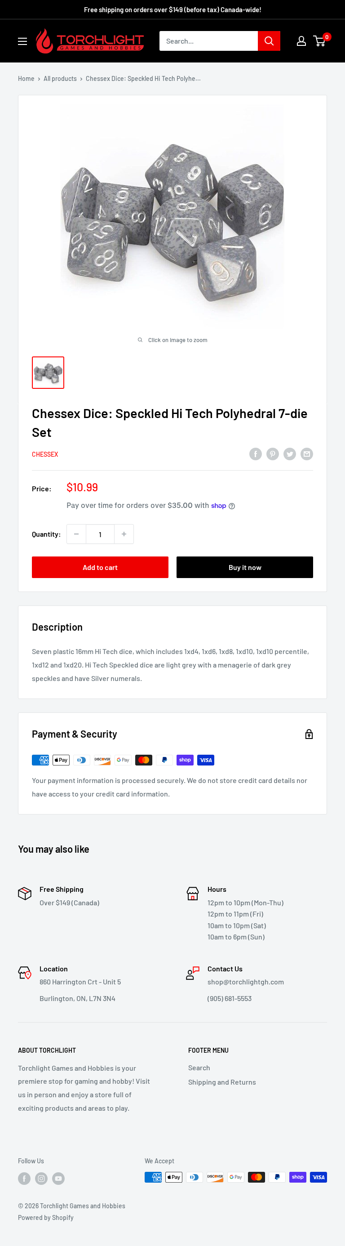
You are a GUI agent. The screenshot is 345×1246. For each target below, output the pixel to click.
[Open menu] (22, 41)
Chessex (45, 454)
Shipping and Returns (222, 1081)
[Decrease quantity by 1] (76, 534)
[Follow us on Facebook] (24, 1178)
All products (60, 78)
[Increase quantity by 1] (124, 534)
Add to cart (100, 567)
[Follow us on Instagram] (41, 1178)
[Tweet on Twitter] (289, 454)
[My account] (301, 41)
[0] (319, 41)
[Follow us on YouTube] (58, 1178)
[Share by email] (307, 454)
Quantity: (46, 534)
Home (26, 78)
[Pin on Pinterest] (272, 454)
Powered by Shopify (46, 1217)
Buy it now (245, 567)
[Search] (269, 41)
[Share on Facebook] (255, 454)
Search (199, 1067)
